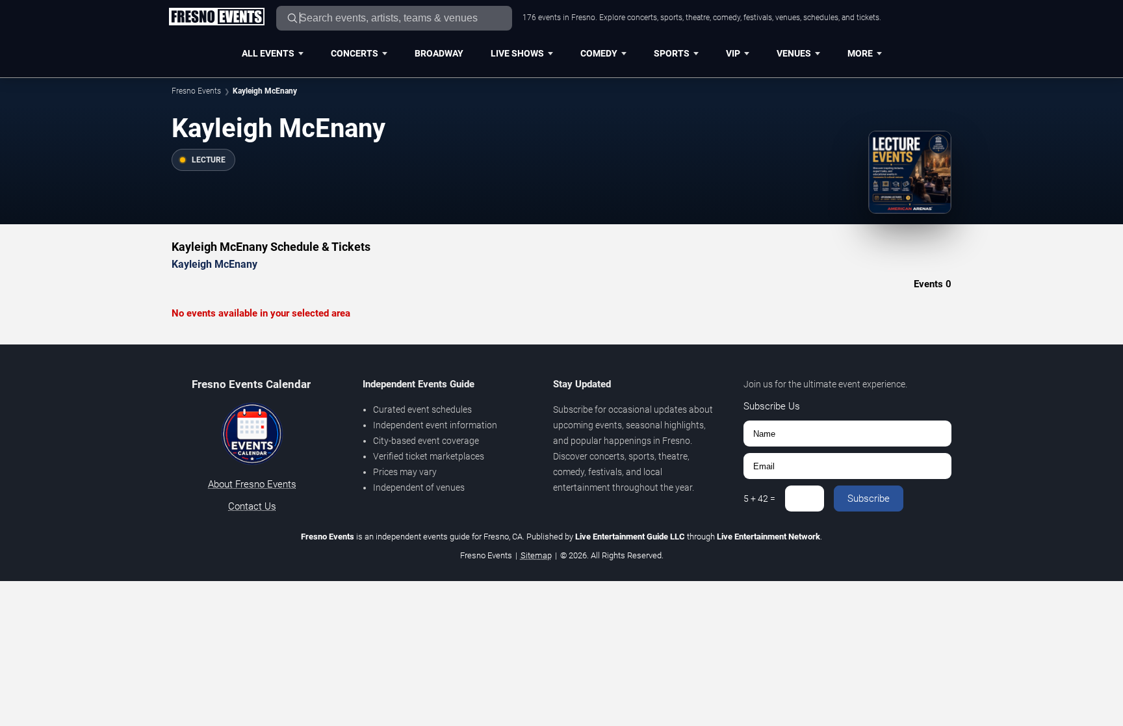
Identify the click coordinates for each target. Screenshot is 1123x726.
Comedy (598, 53)
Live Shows (517, 53)
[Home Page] (216, 17)
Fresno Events (196, 91)
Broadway (439, 53)
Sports (672, 53)
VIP (733, 53)
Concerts (354, 53)
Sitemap (536, 555)
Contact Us (252, 506)
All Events (268, 53)
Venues (794, 53)
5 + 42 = (759, 498)
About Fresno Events (252, 484)
